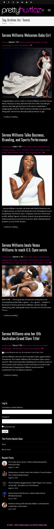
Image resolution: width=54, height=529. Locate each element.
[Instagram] (31, 2)
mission (32, 150)
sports (21, 153)
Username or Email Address (12, 407)
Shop (4, 444)
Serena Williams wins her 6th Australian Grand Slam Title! (21, 336)
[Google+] (22, 2)
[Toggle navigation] (49, 10)
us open (16, 263)
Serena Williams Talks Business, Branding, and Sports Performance (24, 137)
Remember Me (9, 427)
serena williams (13, 153)
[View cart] (42, 10)
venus (30, 263)
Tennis (15, 45)
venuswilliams (24, 45)
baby (45, 42)
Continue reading (10, 117)
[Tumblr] (13, 2)
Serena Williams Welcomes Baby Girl (26, 35)
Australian (36, 345)
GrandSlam (44, 345)
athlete (35, 147)
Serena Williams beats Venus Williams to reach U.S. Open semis (24, 247)
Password (5, 417)
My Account (6, 449)
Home (4, 23)
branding (5, 150)
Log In (5, 431)
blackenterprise (44, 147)
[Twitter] (4, 2)
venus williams (38, 263)
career (18, 150)
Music (26, 257)
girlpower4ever (7, 260)
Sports (38, 42)
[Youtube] (26, 2)
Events (22, 42)
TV (42, 42)
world (46, 263)
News (33, 42)
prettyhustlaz (23, 260)
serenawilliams (7, 45)
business (12, 150)
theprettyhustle (35, 153)
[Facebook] (9, 2)
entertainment (44, 257)
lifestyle (28, 42)
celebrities (25, 150)
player (42, 150)
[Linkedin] (17, 2)
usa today (23, 263)
